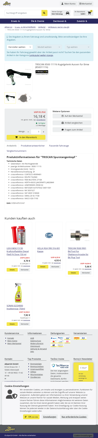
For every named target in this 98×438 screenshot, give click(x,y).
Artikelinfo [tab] (12, 145)
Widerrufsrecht (36, 343)
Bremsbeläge (36, 364)
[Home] (7, 3)
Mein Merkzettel (14, 343)
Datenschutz (35, 341)
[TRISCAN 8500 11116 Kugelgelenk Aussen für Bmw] (18, 77)
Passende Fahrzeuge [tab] (59, 145)
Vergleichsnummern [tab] (16, 151)
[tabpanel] (49, 181)
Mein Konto (12, 341)
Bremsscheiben (37, 366)
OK (33, 416)
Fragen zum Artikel (74, 129)
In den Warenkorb (28, 137)
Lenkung (41, 27)
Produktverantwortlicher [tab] (33, 145)
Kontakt (10, 338)
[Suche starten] (44, 13)
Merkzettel (24, 270)
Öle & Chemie (37, 21)
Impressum (35, 346)
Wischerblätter (36, 374)
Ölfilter (33, 372)
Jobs (32, 351)
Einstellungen (49, 416)
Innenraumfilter (37, 369)
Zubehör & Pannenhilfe (82, 22)
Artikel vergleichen (74, 122)
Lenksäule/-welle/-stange (41, 55)
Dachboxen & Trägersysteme (60, 22)
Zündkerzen (35, 377)
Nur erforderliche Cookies (74, 416)
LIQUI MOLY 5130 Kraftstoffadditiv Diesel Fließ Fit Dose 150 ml (18, 251)
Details (12, 270)
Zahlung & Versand (38, 349)
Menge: (22, 131)
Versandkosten (40, 120)
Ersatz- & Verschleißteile (15, 22)
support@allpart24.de (14, 381)
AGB (32, 338)
